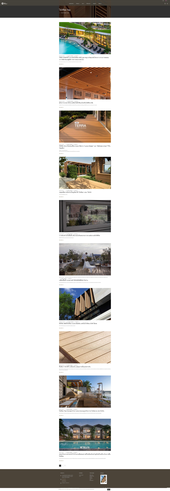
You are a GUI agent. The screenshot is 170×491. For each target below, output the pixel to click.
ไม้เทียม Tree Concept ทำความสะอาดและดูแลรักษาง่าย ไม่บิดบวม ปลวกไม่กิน (81, 411)
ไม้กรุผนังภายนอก (92, 476)
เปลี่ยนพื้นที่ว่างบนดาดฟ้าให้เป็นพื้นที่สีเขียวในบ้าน (73, 280)
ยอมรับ (108, 489)
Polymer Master (81, 475)
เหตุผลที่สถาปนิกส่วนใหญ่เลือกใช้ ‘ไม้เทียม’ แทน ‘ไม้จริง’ (75, 192)
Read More (61, 107)
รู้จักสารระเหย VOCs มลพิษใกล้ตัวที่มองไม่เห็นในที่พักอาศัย (76, 103)
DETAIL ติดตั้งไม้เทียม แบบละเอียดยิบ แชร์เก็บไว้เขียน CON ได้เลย (78, 323)
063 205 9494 (64, 479)
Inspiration (67, 277)
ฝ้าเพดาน (91, 477)
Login (163, 0)
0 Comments (76, 55)
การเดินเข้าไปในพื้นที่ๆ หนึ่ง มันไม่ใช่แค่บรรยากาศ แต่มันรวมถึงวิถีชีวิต (79, 235)
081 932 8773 (64, 480)
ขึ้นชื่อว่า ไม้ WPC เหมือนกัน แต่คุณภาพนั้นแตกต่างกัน (74, 366)
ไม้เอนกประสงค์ (91, 480)
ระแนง (90, 479)
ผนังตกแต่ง (91, 478)
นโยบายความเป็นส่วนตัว (80, 489)
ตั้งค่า (93, 489)
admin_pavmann (70, 55)
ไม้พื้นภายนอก (91, 475)
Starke (80, 476)
